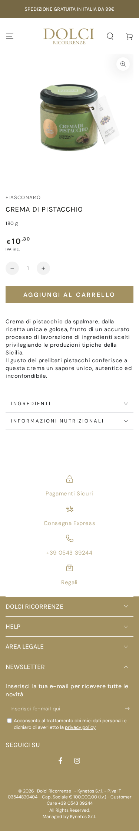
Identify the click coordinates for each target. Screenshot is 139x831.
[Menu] (9, 36)
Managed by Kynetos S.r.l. (69, 817)
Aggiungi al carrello (69, 295)
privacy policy (80, 727)
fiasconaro (23, 197)
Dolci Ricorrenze (54, 791)
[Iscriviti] (129, 709)
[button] (110, 36)
